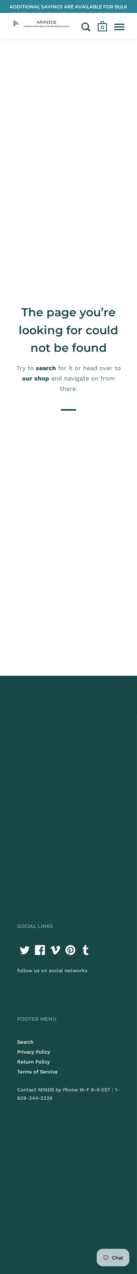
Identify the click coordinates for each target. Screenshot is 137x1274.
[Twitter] (25, 950)
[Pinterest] (70, 950)
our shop (35, 378)
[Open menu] (119, 27)
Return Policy (33, 1062)
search (46, 368)
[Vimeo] (55, 950)
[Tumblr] (86, 950)
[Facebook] (40, 950)
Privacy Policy (33, 1052)
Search (25, 1042)
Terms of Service (37, 1072)
